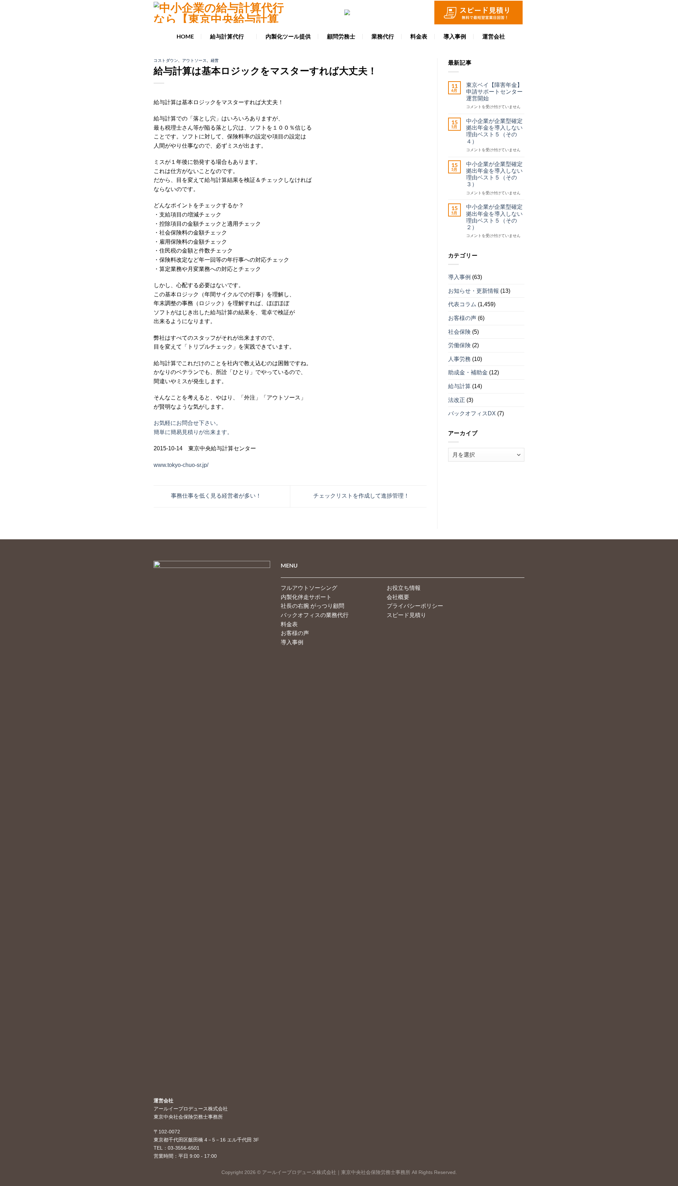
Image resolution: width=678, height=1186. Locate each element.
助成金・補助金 (468, 372)
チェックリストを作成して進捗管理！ (362, 496)
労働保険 (459, 345)
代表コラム (462, 304)
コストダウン (166, 60)
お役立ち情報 (404, 588)
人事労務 (459, 359)
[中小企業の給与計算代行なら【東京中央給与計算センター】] (219, 12)
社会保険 (459, 331)
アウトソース (194, 60)
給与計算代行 (227, 36)
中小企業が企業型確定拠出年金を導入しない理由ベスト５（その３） (494, 174)
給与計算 (459, 386)
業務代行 (382, 36)
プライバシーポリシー (415, 606)
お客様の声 (462, 318)
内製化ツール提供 (288, 36)
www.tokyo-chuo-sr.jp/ (181, 465)
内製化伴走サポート (306, 597)
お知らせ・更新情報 (473, 290)
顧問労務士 (341, 36)
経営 (215, 60)
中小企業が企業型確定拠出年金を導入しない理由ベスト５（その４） (494, 131)
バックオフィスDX (472, 413)
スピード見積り (406, 615)
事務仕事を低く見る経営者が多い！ (215, 496)
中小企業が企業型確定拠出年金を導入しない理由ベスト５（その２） (494, 217)
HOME (185, 36)
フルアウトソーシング (309, 588)
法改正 (456, 400)
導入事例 (455, 36)
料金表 (418, 36)
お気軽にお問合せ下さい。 (187, 423)
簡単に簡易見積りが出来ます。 (193, 432)
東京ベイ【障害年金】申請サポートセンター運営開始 (494, 91)
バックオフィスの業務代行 (315, 615)
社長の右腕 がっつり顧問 (312, 606)
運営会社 (493, 36)
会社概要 (398, 597)
